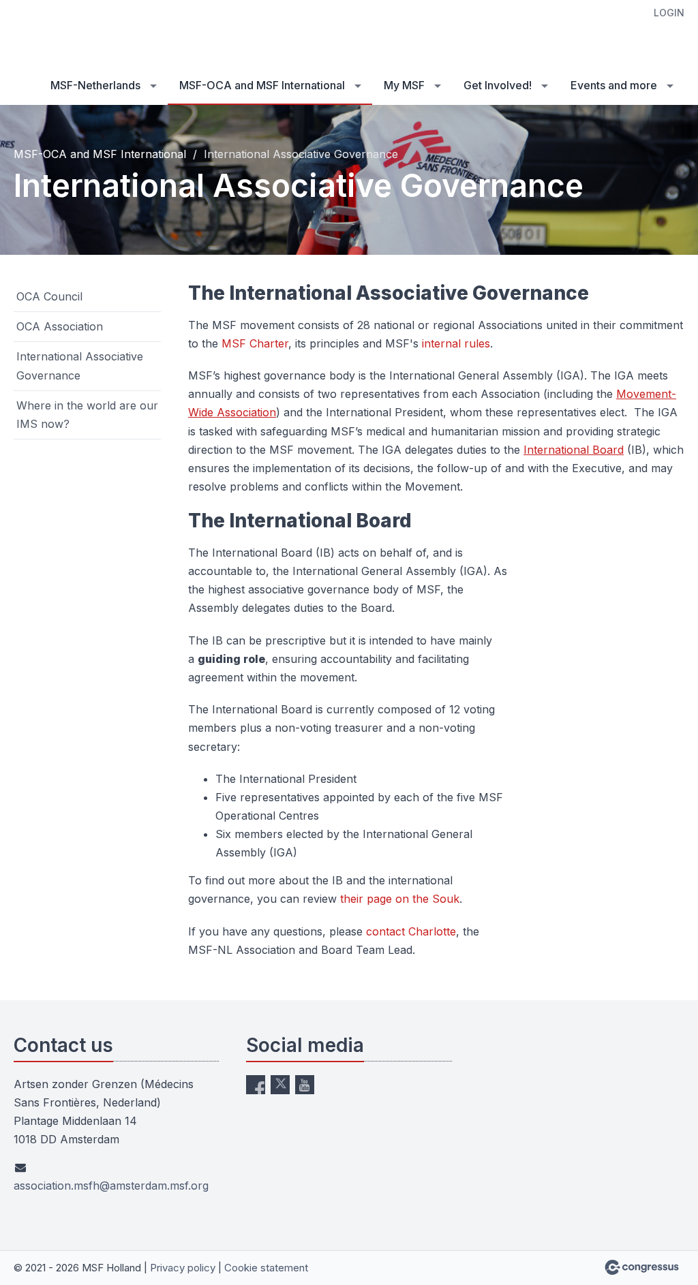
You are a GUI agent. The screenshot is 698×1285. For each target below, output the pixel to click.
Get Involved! (498, 85)
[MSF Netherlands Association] (68, 34)
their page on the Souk (399, 898)
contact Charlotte (411, 931)
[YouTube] (304, 1084)
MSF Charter (255, 343)
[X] (280, 1084)
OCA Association (59, 326)
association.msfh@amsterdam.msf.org (111, 1185)
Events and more (614, 85)
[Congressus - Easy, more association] (641, 1267)
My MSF (404, 85)
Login (669, 12)
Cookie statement (266, 1267)
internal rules (456, 343)
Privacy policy (182, 1267)
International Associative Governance (79, 366)
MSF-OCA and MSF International (262, 85)
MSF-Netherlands (95, 85)
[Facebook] (255, 1084)
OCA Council (49, 296)
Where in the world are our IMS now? (87, 415)
